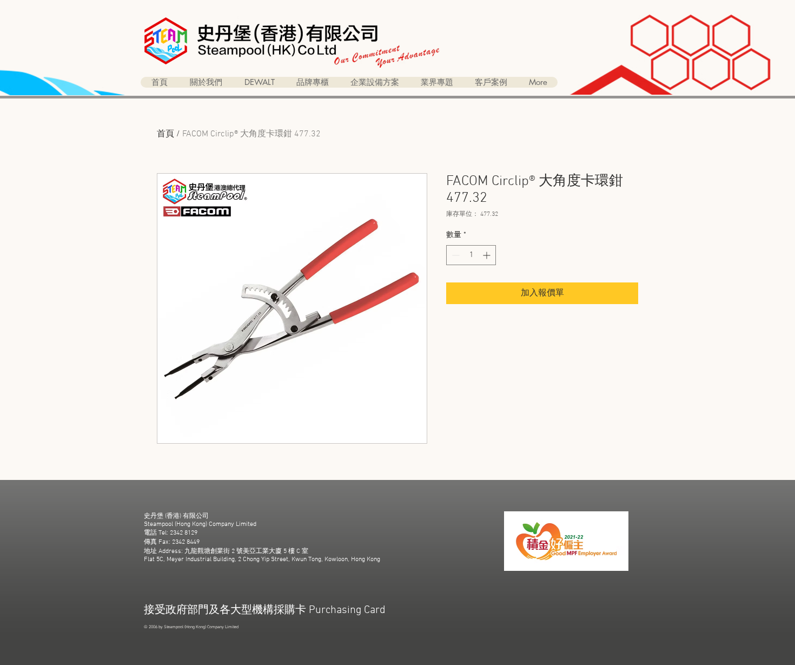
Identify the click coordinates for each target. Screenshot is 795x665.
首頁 (165, 134)
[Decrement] (454, 255)
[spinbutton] (471, 255)
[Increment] (487, 255)
